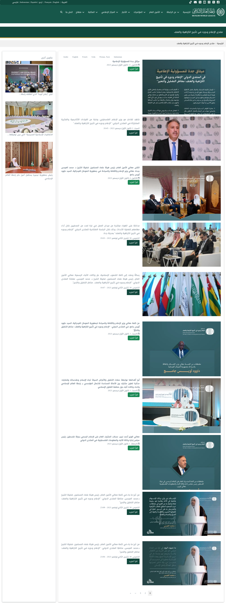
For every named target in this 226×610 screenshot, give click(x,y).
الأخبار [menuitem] (124, 12)
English (75, 57)
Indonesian (24, 2)
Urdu (93, 57)
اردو (40, 2)
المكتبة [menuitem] (91, 12)
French (84, 57)
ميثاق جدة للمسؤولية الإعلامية (126, 61)
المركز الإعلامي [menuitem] (108, 12)
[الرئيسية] (208, 12)
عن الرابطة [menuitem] (171, 12)
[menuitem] (61, 12)
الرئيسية (220, 43)
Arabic (65, 57)
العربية (64, 2)
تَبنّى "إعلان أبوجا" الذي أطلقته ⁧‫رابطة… (36, 94)
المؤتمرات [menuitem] (138, 12)
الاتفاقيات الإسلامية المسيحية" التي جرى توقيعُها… (30, 134)
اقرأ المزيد (133, 69)
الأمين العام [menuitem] (154, 12)
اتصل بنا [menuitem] (69, 12)
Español (34, 2)
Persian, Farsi (105, 57)
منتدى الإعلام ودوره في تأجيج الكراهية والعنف (195, 43)
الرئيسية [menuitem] (187, 12)
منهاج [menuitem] (78, 12)
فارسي (15, 2)
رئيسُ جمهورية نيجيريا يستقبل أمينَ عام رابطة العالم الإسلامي (29, 176)
